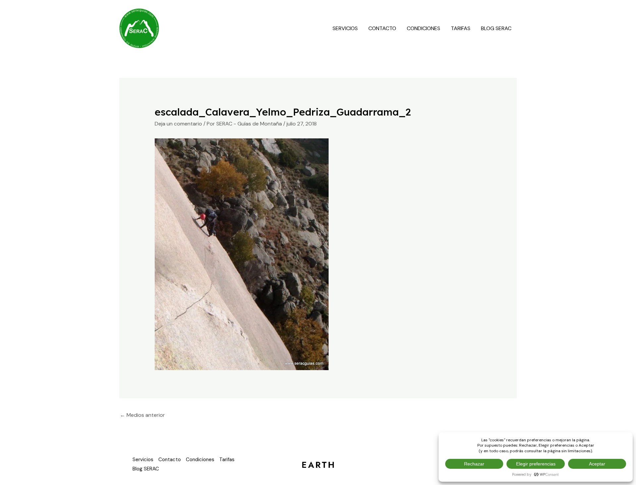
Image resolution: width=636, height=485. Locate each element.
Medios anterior (142, 415)
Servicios (345, 28)
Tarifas (460, 28)
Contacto (382, 28)
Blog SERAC (496, 28)
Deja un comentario (178, 123)
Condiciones (423, 28)
